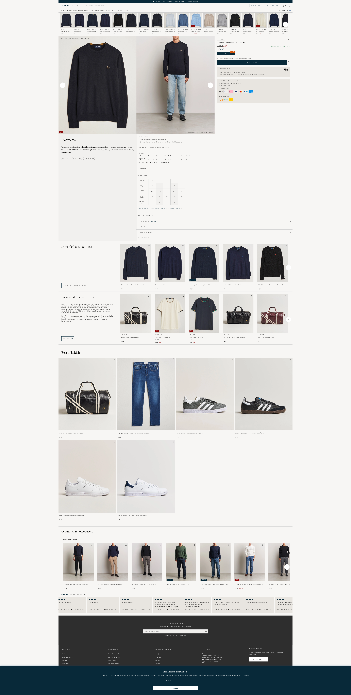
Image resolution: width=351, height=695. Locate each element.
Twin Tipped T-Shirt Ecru (162, 337)
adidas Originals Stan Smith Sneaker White (71, 515)
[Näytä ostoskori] (289, 5)
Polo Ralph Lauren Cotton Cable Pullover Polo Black (271, 285)
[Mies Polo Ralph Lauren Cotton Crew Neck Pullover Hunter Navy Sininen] (144, 20)
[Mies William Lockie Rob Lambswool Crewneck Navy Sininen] (287, 20)
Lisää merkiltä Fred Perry (78, 297)
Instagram (158, 654)
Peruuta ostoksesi (113, 663)
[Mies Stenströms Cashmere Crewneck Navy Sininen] (274, 20)
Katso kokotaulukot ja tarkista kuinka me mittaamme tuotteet (160, 208)
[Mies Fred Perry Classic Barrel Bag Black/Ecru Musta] (135, 313)
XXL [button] (229, 53)
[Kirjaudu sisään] (283, 6)
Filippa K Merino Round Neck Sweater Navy (133, 285)
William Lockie (286, 29)
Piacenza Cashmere (170, 29)
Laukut (91, 10)
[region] (175, 605)
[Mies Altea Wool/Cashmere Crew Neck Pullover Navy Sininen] (131, 20)
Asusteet (80, 10)
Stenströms (272, 29)
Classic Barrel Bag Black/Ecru (130, 337)
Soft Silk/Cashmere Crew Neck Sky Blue (170, 31)
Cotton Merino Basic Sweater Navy (247, 31)
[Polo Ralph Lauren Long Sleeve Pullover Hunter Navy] (215, 582)
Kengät (75, 10)
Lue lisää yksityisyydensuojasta (175, 635)
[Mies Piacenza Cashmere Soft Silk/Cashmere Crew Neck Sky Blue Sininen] (170, 20)
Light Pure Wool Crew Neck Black (234, 31)
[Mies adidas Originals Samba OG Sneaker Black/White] (263, 394)
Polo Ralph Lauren (92, 29)
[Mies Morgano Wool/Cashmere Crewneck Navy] (112, 562)
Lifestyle (96, 10)
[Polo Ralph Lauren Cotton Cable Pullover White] (249, 582)
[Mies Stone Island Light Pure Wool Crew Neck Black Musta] (235, 20)
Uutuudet (63, 10)
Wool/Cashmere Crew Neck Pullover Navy (130, 31)
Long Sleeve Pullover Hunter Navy (91, 31)
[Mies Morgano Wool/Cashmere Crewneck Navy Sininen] (79, 20)
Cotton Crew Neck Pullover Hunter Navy (143, 31)
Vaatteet (69, 10)
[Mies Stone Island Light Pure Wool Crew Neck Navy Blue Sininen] (157, 20)
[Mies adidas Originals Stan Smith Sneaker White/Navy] (146, 476)
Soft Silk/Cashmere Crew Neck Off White (261, 31)
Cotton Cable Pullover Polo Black (117, 31)
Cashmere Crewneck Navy (274, 31)
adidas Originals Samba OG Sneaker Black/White (249, 433)
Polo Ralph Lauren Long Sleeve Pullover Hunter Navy (203, 285)
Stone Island (155, 29)
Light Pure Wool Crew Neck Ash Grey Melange (222, 31)
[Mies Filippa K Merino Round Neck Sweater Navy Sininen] (66, 20)
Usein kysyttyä (112, 660)
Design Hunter (67, 158)
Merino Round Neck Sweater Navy (65, 31)
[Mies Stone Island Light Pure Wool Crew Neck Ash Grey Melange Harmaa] (222, 20)
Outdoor (107, 10)
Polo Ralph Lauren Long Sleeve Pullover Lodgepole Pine (178, 584)
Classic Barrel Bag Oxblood (266, 337)
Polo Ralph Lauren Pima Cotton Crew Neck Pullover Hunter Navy (236, 285)
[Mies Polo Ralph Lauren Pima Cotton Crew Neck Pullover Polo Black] (147, 562)
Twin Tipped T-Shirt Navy (196, 337)
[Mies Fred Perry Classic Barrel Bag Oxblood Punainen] (272, 313)
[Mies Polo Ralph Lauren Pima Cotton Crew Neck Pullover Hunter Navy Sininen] (105, 20)
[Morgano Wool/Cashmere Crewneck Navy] (112, 582)
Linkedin (157, 663)
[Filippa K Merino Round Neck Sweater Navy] (78, 582)
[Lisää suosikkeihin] (149, 246)
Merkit (102, 10)
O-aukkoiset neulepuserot (81, 38)
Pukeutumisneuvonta (272, 5)
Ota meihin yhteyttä (114, 657)
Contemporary (89, 158)
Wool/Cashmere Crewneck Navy (77, 31)
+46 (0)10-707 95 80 (213, 661)
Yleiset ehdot (65, 663)
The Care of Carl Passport (175, 1)
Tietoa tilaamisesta (113, 654)
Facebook (158, 657)
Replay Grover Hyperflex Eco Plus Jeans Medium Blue (133, 433)
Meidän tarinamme (67, 657)
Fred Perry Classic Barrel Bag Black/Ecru (71, 433)
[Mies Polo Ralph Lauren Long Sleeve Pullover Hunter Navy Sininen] (92, 20)
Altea (127, 29)
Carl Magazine (283, 10)
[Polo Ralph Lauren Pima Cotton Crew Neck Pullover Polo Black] (147, 582)
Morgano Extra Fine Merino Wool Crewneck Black (283, 584)
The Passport (65, 654)
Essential (78, 158)
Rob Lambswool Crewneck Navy (285, 31)
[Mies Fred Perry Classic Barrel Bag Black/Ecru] (87, 394)
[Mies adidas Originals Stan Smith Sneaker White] (87, 476)
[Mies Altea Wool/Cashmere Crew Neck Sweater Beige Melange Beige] (209, 20)
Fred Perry (221, 39)
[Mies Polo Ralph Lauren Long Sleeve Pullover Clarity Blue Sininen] (183, 20)
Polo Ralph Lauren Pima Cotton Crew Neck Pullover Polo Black (144, 584)
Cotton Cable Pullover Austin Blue (195, 31)
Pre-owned (120, 10)
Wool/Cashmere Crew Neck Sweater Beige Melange (208, 31)
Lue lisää (246, 675)
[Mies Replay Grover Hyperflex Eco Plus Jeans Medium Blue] (146, 394)
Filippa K (63, 29)
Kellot (86, 10)
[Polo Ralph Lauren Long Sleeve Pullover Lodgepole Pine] (181, 582)
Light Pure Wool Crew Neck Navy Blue (156, 31)
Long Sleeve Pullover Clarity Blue (182, 31)
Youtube (157, 660)
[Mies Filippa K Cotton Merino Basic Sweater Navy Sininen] (248, 20)
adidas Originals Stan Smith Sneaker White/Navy (132, 515)
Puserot (69, 38)
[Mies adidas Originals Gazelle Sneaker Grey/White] (205, 394)
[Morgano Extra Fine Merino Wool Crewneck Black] (283, 582)
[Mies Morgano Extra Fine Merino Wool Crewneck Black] (283, 562)
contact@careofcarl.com (216, 663)
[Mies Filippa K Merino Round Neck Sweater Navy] (78, 562)
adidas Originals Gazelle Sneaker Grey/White (190, 433)
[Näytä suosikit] (286, 6)
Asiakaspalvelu (256, 5)
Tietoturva (64, 660)
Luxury (126, 10)
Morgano (76, 29)
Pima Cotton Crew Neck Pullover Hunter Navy (105, 31)
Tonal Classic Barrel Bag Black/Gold (234, 337)
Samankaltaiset (76, 247)
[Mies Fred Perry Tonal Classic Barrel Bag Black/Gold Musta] (238, 313)
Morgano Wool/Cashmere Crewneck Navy (167, 285)
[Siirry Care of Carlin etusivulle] (68, 5)
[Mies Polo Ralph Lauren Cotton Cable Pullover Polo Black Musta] (118, 20)
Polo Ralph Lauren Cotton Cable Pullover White (249, 584)
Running (113, 10)
